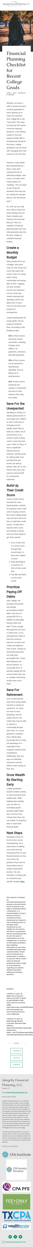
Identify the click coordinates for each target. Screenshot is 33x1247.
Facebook (17, 1051)
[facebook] (15, 1237)
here (6, 1127)
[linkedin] (10, 1237)
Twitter (16, 1058)
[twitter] (20, 1237)
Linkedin (16, 1064)
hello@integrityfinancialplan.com (16, 1092)
